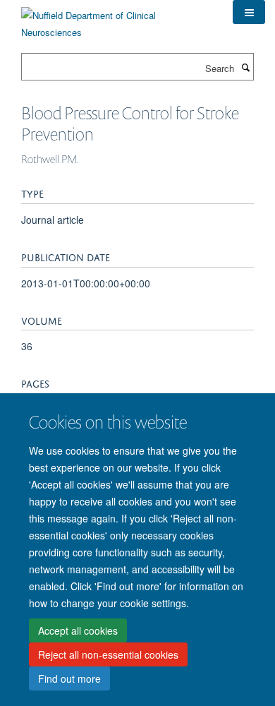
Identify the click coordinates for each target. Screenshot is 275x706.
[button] (249, 12)
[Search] (245, 67)
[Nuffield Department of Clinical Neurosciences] (116, 18)
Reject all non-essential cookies (108, 654)
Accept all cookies (78, 630)
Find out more (69, 678)
